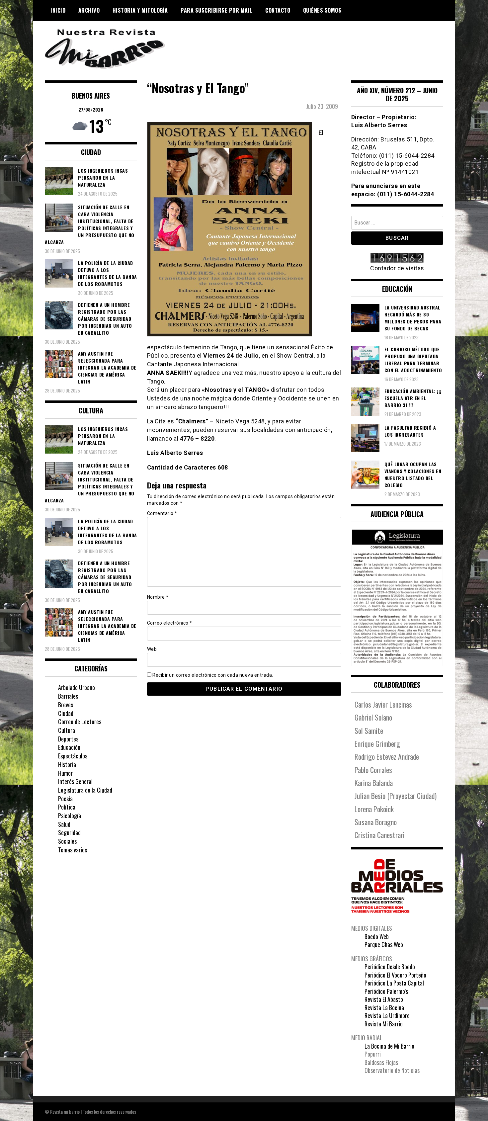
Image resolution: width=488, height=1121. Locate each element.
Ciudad (65, 713)
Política (66, 807)
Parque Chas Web (384, 944)
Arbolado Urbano (76, 687)
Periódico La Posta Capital (394, 983)
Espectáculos (72, 755)
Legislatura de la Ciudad (85, 790)
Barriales (68, 696)
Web (152, 649)
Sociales (67, 841)
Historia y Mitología (140, 10)
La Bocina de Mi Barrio (389, 1046)
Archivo (89, 10)
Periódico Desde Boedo (390, 966)
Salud (64, 824)
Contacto (277, 10)
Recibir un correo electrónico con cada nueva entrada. (212, 675)
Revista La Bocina (384, 1007)
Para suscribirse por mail (217, 10)
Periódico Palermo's (386, 991)
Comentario (162, 513)
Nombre (158, 597)
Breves (65, 704)
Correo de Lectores (79, 721)
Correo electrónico (169, 623)
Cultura (66, 730)
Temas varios (72, 849)
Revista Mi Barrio (384, 1023)
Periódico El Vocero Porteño (395, 975)
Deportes (68, 738)
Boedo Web (377, 936)
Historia (67, 764)
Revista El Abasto (384, 999)
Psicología (69, 815)
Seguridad (69, 832)
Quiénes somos (322, 10)
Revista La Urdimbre (387, 1015)
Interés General (75, 781)
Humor (65, 773)
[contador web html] (397, 258)
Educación (69, 747)
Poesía (65, 798)
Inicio (57, 10)
